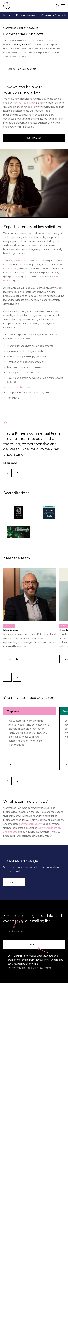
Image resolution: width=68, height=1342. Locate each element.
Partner (9, 626)
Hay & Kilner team (18, 260)
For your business (25, 15)
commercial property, (30, 824)
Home (6, 15)
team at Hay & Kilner (24, 102)
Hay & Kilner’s (24, 44)
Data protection (15, 387)
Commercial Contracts (53, 15)
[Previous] (7, 473)
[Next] (17, 473)
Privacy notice (43, 967)
